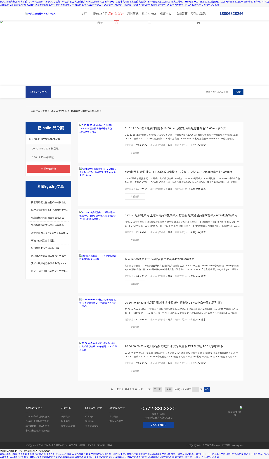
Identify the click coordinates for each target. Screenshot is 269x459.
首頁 (84, 13)
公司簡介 (89, 416)
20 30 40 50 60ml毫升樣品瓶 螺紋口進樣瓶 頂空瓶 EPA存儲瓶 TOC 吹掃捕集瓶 (174, 346)
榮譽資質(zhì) (92, 426)
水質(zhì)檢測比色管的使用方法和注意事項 (50, 271)
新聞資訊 (133, 13)
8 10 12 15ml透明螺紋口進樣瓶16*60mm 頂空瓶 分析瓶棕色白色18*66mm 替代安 (175, 128)
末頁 (169, 389)
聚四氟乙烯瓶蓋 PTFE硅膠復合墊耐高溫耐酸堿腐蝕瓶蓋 (159, 259)
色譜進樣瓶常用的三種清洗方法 (47, 217)
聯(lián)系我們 (198, 16)
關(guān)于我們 (100, 16)
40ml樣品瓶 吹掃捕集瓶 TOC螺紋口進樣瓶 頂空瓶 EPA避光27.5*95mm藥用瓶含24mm (178, 171)
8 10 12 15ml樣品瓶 (43, 157)
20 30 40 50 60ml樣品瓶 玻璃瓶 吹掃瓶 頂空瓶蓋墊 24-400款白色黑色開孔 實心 (174, 302)
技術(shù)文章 (149, 16)
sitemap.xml (237, 445)
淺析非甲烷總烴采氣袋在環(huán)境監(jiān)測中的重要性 (50, 263)
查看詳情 (135, 153)
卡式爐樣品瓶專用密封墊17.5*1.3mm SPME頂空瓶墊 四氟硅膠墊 (38, 431)
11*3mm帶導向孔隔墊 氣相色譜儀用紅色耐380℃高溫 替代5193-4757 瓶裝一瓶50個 (38, 417)
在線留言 (182, 13)
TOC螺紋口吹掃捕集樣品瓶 (85, 111)
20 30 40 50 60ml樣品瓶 (45, 148)
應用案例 (65, 421)
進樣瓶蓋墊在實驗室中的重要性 (47, 225)
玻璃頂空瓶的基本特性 (42, 240)
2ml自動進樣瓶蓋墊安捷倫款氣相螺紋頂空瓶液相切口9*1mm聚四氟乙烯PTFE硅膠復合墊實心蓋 (38, 422)
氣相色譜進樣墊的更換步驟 (45, 248)
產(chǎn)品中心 (116, 16)
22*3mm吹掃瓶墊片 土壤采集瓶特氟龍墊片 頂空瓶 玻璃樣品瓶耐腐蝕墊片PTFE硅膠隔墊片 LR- (182, 215)
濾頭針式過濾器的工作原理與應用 (48, 255)
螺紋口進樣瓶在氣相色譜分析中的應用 (50, 210)
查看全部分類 (48, 168)
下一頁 (157, 389)
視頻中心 (165, 13)
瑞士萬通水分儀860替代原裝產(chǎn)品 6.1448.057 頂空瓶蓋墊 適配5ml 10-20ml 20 (37, 426)
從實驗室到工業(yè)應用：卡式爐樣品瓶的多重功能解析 (50, 233)
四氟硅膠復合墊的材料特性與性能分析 (50, 202)
